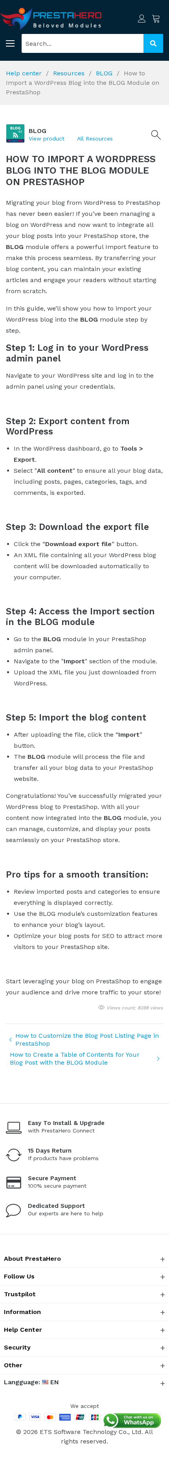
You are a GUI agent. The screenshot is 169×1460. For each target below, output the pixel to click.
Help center (25, 73)
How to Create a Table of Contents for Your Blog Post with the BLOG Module (75, 1058)
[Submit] (153, 43)
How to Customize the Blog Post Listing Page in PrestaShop (87, 1039)
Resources (69, 73)
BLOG (105, 73)
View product (46, 138)
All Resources (95, 138)
